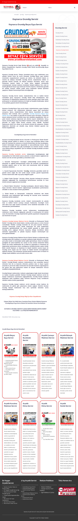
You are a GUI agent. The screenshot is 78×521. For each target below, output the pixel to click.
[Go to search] (75, 8)
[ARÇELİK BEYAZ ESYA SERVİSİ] (11, 350)
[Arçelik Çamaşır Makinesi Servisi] (48, 350)
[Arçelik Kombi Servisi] (67, 418)
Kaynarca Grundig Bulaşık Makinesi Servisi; (15, 260)
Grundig (26, 171)
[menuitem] (34, 7)
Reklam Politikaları (46, 487)
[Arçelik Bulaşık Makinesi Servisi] (67, 350)
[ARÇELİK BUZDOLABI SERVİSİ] (29, 350)
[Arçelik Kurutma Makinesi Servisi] (11, 418)
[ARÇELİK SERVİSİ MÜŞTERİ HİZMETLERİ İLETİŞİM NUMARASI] (67, 491)
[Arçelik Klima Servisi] (29, 418)
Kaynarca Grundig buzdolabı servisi (14, 154)
